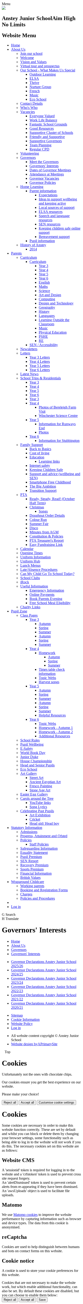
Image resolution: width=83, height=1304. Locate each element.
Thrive (34, 83)
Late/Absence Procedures (38, 570)
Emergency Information (47, 590)
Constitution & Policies (46, 536)
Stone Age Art (40, 790)
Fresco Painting (41, 786)
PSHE (43, 336)
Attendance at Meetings (47, 174)
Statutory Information (26, 828)
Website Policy (22, 1024)
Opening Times (31, 553)
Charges (26, 894)
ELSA (34, 78)
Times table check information (52, 671)
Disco (34, 528)
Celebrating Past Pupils (37, 811)
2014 (33, 249)
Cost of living (39, 453)
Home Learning (31, 187)
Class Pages (29, 615)
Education (37, 457)
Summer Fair (39, 524)
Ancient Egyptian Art (45, 782)
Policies (26, 840)
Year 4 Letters (40, 361)
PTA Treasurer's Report (47, 540)
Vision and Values (33, 62)
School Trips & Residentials (40, 378)
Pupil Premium (31, 857)
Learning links (49, 461)
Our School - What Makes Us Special (47, 70)
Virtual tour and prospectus (39, 66)
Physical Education (53, 332)
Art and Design (50, 295)
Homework (47, 653)
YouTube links (40, 803)
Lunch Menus (30, 565)
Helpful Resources (52, 715)
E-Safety (26, 748)
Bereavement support (54, 237)
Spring (43, 628)
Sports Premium (32, 869)
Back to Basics (40, 449)
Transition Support (43, 490)
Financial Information (36, 873)
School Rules (30, 740)
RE (41, 341)
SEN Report (29, 861)
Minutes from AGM (44, 532)
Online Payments (42, 595)
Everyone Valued (42, 116)
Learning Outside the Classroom (54, 322)
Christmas (37, 507)
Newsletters (28, 349)
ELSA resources (50, 212)
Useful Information (34, 586)
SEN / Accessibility (44, 345)
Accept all (27, 1102)
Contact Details (31, 103)
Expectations (48, 195)
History (44, 312)
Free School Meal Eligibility (50, 603)
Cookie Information (25, 1019)
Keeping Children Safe (46, 470)
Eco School (38, 99)
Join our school (31, 53)
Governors (28, 158)
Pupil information (42, 241)
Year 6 (43, 278)
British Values (30, 878)
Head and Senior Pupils (37, 765)
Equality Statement (34, 853)
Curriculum (28, 257)
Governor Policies (43, 183)
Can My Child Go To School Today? (47, 574)
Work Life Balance (43, 120)
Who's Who (29, 108)
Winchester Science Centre (58, 416)
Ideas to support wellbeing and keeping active (58, 201)
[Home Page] (4, 8)
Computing (47, 299)
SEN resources (49, 224)
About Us (18, 49)
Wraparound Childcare (27, 882)
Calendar (26, 549)
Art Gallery (28, 773)
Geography (47, 307)
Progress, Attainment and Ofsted (43, 836)
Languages (47, 316)
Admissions (28, 832)
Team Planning (40, 145)
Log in (16, 907)
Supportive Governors (46, 141)
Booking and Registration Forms (44, 890)
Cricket (35, 819)
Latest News (29, 374)
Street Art (36, 778)
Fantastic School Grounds (48, 124)
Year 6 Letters (40, 370)
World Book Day (32, 753)
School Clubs (30, 578)
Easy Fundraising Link (46, 545)
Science (44, 291)
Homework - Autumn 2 (56, 732)
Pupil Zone (19, 611)
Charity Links (30, 607)
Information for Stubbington (59, 441)
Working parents (32, 886)
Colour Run (38, 520)
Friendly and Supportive (47, 137)
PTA (23, 495)
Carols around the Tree (36, 798)
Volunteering (29, 153)
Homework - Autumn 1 (56, 728)
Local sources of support (56, 207)
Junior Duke (29, 757)
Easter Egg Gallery (34, 794)
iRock (24, 582)
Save (42, 1299)
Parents (16, 253)
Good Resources (42, 128)
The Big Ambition (43, 486)
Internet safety (40, 465)
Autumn (45, 624)
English (44, 282)
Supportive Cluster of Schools (51, 133)
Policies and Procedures (37, 898)
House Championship (36, 761)
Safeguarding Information (39, 848)
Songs (43, 511)
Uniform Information (35, 557)
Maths (43, 287)
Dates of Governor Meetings (50, 170)
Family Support (31, 445)
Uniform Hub (30, 561)
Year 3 (43, 266)
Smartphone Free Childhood (50, 482)
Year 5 (43, 274)
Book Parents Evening (46, 599)
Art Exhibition (40, 815)
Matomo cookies (25, 1215)
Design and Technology (56, 303)
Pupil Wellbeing (32, 744)
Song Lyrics (38, 807)
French (35, 91)
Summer (45, 632)
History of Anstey (33, 245)
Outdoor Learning (43, 74)
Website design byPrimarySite (34, 1044)
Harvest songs (49, 682)
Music (34, 95)
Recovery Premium (34, 865)
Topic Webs (47, 678)
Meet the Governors (44, 162)
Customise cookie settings (56, 1102)
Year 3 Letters (40, 357)
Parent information (43, 191)
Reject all (10, 1102)
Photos (44, 432)
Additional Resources (54, 736)
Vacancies (27, 112)
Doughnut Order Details (47, 515)
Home (15, 45)
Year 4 (43, 270)
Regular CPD (39, 149)
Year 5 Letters (40, 366)
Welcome (27, 58)
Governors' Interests (44, 166)
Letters (25, 353)
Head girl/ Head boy (44, 823)
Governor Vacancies (44, 178)
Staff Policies (39, 844)
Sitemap (17, 1015)
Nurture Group (40, 87)
